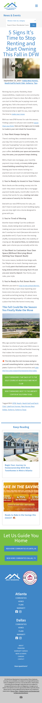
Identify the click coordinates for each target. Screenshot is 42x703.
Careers (21, 656)
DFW (14, 403)
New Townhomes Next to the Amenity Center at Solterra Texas (21, 393)
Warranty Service (21, 651)
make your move (18, 114)
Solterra (29, 83)
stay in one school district (29, 286)
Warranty (21, 608)
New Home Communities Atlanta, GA (21, 548)
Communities (21, 598)
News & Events (12, 15)
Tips (35, 83)
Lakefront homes (13, 406)
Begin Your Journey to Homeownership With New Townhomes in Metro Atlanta (18, 468)
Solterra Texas (20, 410)
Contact (21, 659)
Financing (21, 648)
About (21, 645)
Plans (21, 605)
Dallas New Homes (30, 80)
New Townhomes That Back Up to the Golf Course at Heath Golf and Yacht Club (21, 380)
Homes (21, 601)
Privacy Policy (14, 691)
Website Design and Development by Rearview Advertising (26, 692)
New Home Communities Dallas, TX (21, 558)
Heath (19, 403)
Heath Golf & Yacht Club (15, 83)
